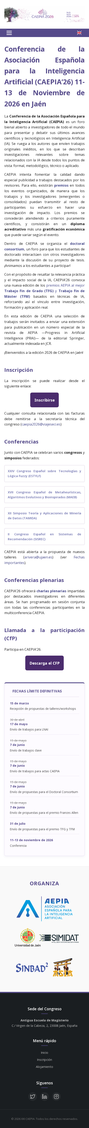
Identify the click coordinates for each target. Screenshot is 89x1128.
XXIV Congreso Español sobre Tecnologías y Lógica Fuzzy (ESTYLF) (44, 473)
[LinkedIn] (44, 1096)
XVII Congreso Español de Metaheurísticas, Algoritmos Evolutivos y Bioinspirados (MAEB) (44, 494)
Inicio (44, 1053)
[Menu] (9, 33)
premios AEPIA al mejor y (44, 291)
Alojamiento (44, 1067)
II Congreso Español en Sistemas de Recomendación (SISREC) (44, 536)
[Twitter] (32, 1096)
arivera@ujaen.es (38, 557)
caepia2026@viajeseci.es (41, 424)
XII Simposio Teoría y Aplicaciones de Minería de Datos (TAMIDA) (44, 515)
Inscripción (44, 1060)
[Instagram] (56, 1096)
